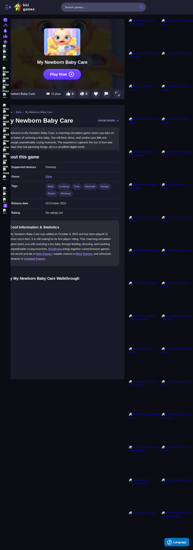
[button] (117, 94)
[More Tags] (5, 177)
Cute (77, 186)
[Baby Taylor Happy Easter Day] (177, 330)
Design (105, 186)
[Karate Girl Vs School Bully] (177, 362)
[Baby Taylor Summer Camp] (144, 231)
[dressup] (5, 107)
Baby (51, 186)
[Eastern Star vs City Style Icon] (177, 428)
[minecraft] (5, 126)
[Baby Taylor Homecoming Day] (144, 67)
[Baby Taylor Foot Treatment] (177, 34)
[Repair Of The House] (177, 198)
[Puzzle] (5, 89)
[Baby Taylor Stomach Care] (144, 264)
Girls (18, 112)
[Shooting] (5, 70)
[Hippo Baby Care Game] (177, 100)
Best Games (84, 253)
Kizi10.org (55, 248)
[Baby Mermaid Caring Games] (144, 34)
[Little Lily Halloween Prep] (177, 494)
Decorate (90, 186)
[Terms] (5, 200)
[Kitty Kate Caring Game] (177, 133)
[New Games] (5, 25)
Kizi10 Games (29, 7)
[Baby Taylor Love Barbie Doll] (144, 198)
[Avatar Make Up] (144, 526)
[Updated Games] (5, 52)
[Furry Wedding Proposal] (177, 461)
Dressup (65, 193)
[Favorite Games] (5, 57)
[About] (5, 205)
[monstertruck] (5, 113)
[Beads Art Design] (144, 297)
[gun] (5, 165)
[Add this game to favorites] (96, 94)
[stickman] (5, 133)
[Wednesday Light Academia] (144, 494)
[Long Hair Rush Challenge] (144, 428)
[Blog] (5, 189)
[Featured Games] (5, 41)
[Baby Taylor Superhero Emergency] (144, 330)
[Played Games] (5, 46)
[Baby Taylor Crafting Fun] (144, 133)
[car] (5, 158)
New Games (44, 253)
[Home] (5, 19)
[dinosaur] (5, 139)
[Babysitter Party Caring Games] (144, 165)
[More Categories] (5, 95)
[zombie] (5, 152)
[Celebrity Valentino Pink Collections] (177, 526)
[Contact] (5, 194)
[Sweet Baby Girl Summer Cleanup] (144, 395)
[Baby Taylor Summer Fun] (177, 264)
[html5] (5, 120)
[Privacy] (5, 211)
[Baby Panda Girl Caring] (177, 297)
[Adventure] (5, 82)
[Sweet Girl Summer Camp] (177, 395)
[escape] (5, 171)
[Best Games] (5, 30)
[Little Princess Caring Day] (177, 231)
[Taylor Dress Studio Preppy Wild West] (144, 461)
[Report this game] (106, 94)
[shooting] (5, 145)
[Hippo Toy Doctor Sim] (144, 100)
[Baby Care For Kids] (177, 67)
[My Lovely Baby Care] (144, 362)
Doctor (51, 193)
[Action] (5, 76)
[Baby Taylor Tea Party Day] (177, 165)
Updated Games (34, 258)
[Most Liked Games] (5, 35)
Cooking (64, 186)
